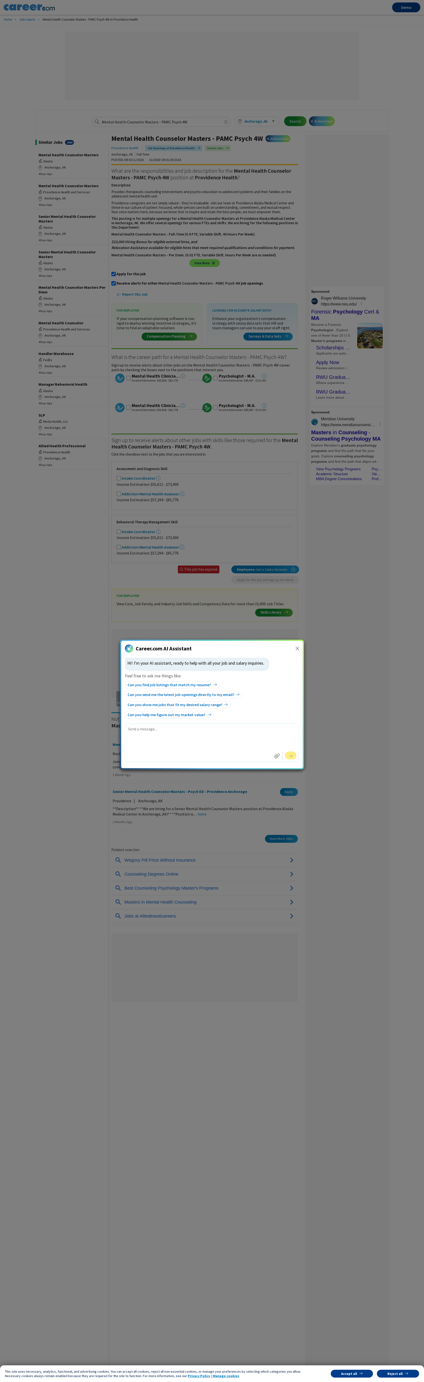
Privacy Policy (199, 1376)
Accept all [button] (349, 1373)
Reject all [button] (395, 1373)
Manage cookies (226, 1376)
